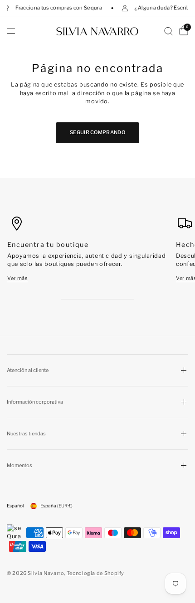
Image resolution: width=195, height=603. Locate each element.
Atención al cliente (28, 370)
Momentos (19, 465)
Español (15, 506)
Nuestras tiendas (26, 433)
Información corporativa (35, 402)
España (56, 506)
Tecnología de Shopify (95, 573)
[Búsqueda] (168, 31)
